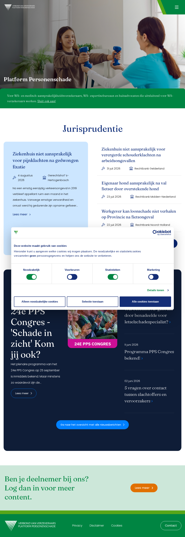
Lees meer (22, 393)
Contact (171, 525)
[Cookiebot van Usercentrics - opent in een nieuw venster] (155, 232)
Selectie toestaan (92, 301)
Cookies (116, 525)
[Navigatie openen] (176, 7)
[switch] (72, 277)
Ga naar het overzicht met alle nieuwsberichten (91, 425)
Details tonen (155, 290)
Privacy (77, 525)
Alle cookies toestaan (145, 301)
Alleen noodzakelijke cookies (39, 301)
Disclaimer (97, 525)
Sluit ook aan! (46, 101)
